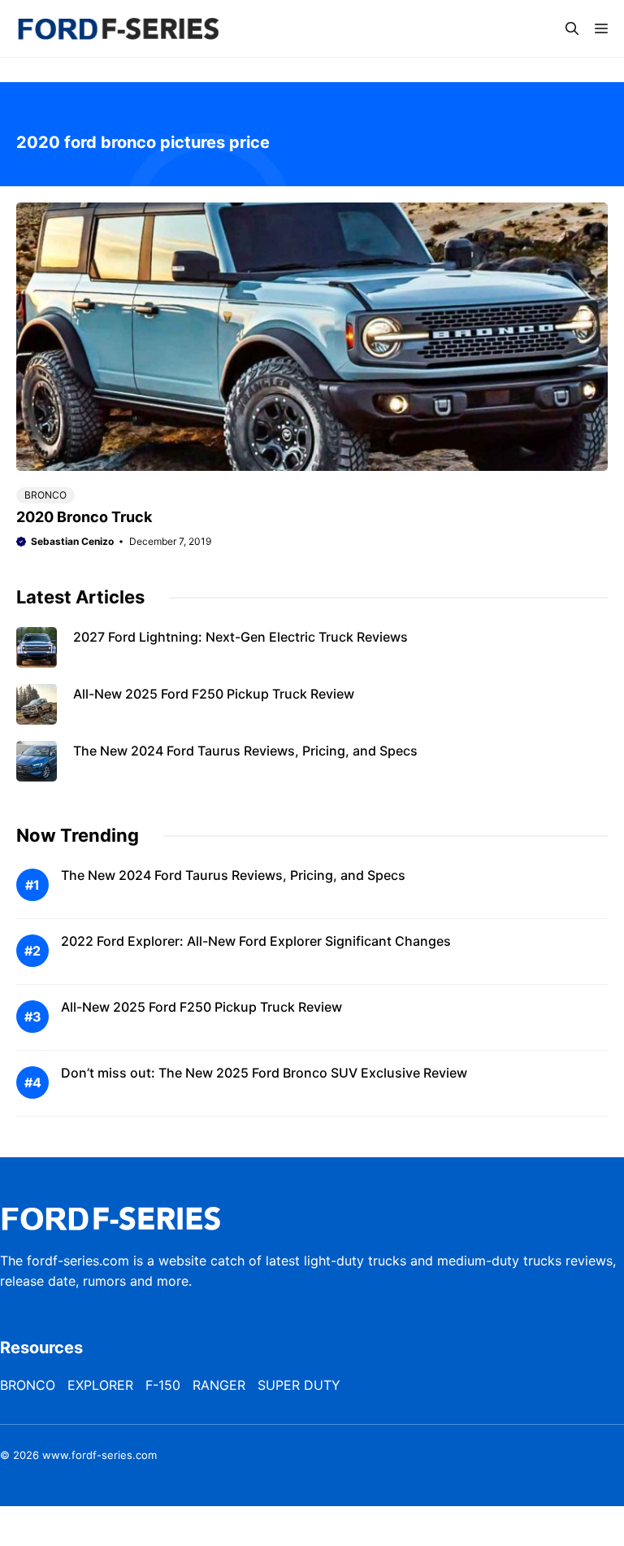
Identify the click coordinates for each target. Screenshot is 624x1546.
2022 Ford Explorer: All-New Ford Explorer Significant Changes (256, 941)
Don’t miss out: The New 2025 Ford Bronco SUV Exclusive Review (264, 1073)
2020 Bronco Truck (84, 516)
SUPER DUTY (299, 1385)
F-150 (162, 1385)
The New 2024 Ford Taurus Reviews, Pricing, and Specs (245, 751)
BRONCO (45, 495)
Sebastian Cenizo (72, 541)
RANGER (219, 1385)
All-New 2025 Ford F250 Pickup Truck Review (213, 694)
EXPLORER (100, 1385)
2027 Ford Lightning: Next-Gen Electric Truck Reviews (240, 637)
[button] (572, 28)
